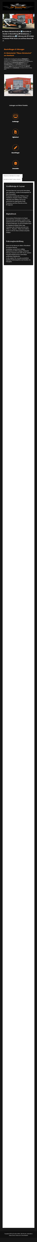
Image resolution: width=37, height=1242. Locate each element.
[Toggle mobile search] (30, 11)
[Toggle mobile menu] (33, 11)
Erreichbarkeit (25, 1235)
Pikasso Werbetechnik (11, 176)
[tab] (11, 176)
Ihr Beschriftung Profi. (12, 179)
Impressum (18, 1235)
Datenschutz (12, 1235)
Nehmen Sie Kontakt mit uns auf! (14, 268)
